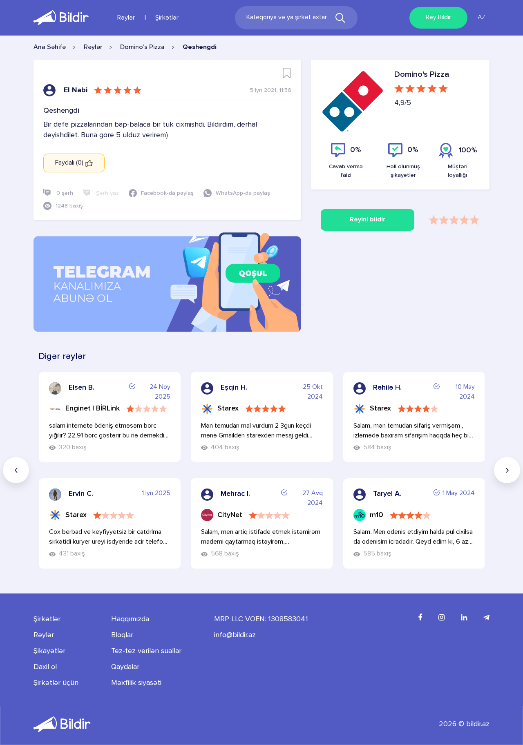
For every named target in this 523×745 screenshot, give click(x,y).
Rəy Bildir (438, 17)
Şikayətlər (49, 651)
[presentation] (16, 470)
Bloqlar (122, 635)
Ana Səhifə (50, 47)
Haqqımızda (130, 619)
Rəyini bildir (367, 219)
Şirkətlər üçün (56, 683)
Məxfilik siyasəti (136, 683)
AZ (481, 17)
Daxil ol (45, 667)
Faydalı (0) (70, 163)
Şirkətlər (167, 18)
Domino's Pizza (142, 47)
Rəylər (126, 18)
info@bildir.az (235, 635)
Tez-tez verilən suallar (146, 651)
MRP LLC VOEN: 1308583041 (261, 619)
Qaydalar (125, 667)
